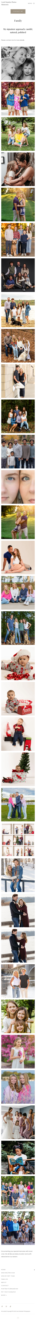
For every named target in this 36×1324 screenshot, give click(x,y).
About (3, 1282)
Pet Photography (8, 1292)
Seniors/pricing (8, 1273)
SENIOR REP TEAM (8, 1276)
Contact (5, 1285)
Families (4, 1279)
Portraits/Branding (9, 1289)
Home (3, 1269)
